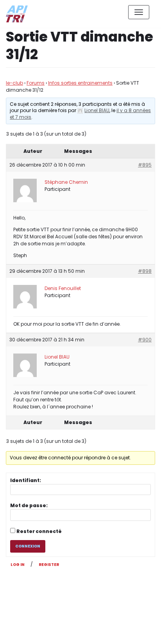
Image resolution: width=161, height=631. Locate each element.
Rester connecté (39, 531)
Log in (18, 564)
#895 (145, 164)
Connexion (27, 546)
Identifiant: (25, 480)
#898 (145, 271)
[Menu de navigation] (138, 12)
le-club (14, 83)
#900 (145, 339)
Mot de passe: (29, 505)
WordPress (89, 590)
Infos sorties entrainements (80, 83)
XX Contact (137, 618)
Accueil (101, 618)
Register (49, 564)
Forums (36, 83)
